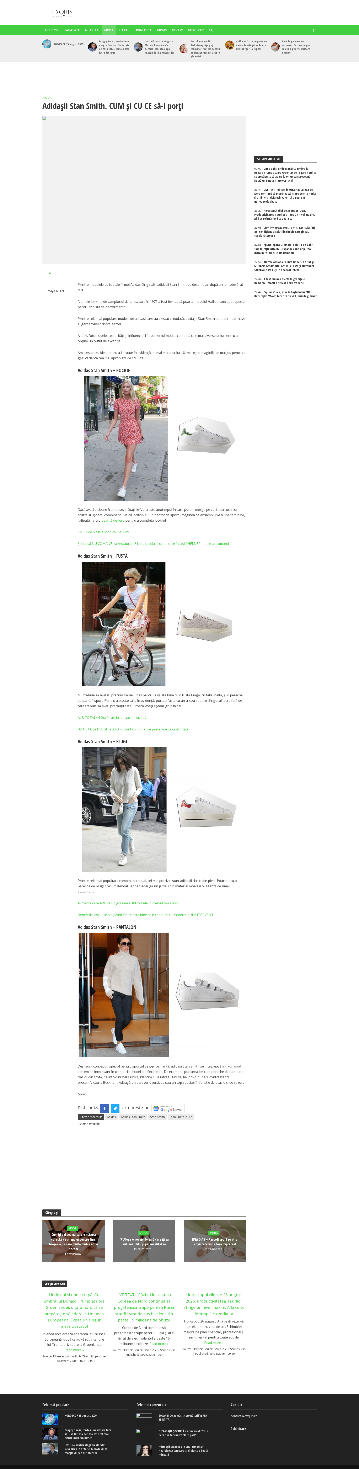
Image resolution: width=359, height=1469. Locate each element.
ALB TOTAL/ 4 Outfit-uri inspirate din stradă (112, 717)
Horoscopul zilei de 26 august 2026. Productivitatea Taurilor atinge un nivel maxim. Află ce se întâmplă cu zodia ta (214, 1304)
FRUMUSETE (143, 30)
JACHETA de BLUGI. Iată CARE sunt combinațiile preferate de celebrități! (133, 729)
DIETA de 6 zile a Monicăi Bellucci (103, 532)
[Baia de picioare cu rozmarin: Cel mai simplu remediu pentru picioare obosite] (275, 46)
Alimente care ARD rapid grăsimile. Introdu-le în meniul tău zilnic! (128, 903)
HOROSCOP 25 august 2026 (68, 44)
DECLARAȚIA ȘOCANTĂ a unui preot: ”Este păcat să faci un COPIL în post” (183, 1433)
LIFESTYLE (52, 30)
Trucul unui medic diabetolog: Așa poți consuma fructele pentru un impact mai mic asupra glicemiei (205, 48)
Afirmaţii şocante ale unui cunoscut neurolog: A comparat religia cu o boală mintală (183, 1451)
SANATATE (72, 30)
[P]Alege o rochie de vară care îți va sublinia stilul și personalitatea (144, 1242)
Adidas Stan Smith (133, 1117)
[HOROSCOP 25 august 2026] (46, 43)
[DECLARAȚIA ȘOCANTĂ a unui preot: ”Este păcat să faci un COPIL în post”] (145, 1435)
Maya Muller (56, 291)
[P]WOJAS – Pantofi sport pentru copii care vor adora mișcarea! (214, 1242)
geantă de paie (112, 520)
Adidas (111, 1117)
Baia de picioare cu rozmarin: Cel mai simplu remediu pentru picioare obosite (296, 46)
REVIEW (177, 30)
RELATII (124, 30)
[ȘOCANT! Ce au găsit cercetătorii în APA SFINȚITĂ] (145, 1420)
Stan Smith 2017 (181, 1117)
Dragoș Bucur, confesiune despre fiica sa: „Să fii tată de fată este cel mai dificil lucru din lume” (114, 46)
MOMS (162, 30)
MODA (108, 30)
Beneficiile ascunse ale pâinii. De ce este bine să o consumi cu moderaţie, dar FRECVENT (146, 914)
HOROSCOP (196, 30)
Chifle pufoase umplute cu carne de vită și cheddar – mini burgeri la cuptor (251, 45)
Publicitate (238, 1428)
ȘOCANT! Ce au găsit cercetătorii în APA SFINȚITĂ (183, 1417)
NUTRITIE (92, 30)
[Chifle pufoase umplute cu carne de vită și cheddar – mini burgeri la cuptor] (229, 45)
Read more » (74, 1350)
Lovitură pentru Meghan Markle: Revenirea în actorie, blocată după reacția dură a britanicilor (159, 46)
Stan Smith (157, 1117)
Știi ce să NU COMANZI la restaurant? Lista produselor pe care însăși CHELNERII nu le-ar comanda (154, 543)
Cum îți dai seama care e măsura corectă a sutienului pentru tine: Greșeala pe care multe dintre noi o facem (73, 1242)
